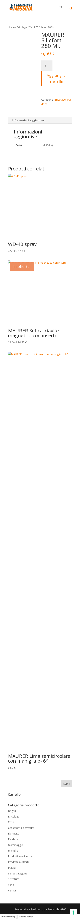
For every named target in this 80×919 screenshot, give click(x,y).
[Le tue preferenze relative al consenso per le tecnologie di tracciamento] (73, 912)
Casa (11, 822)
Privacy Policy (8, 916)
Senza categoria (17, 873)
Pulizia (12, 867)
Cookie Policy (26, 916)
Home (11, 27)
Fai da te (13, 839)
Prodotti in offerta (19, 862)
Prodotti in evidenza (20, 856)
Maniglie (13, 850)
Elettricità (13, 833)
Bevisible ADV (57, 909)
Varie (11, 884)
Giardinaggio (15, 845)
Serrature (13, 879)
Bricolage (22, 27)
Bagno (12, 811)
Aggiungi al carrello (56, 78)
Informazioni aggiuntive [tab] (28, 120)
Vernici (12, 890)
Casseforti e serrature (21, 828)
